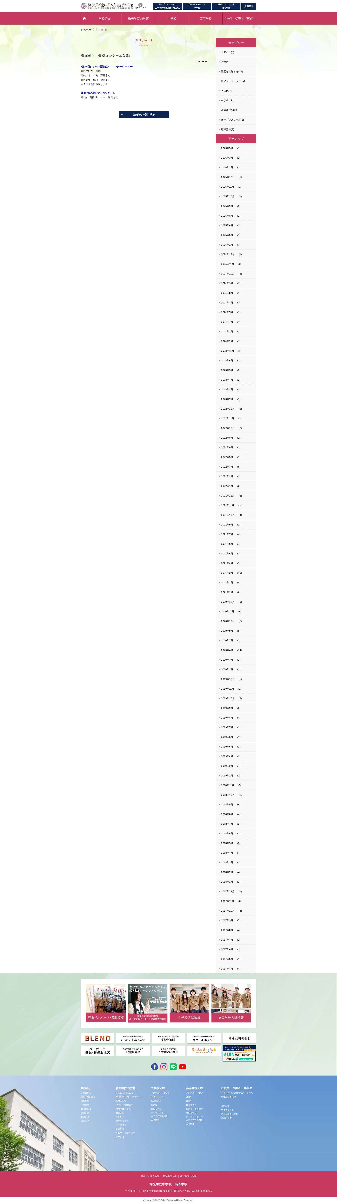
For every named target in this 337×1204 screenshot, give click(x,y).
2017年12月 (227, 891)
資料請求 (248, 6)
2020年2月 (227, 669)
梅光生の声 (156, 1101)
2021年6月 (227, 544)
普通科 (189, 1097)
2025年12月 (227, 177)
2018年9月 (227, 804)
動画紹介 (85, 1101)
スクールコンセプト (160, 1092)
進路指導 (120, 1129)
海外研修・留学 (123, 1108)
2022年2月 (227, 476)
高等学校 (206, 18)
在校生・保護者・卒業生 (239, 18)
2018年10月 (227, 794)
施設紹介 (85, 1117)
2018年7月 (227, 823)
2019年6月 (227, 737)
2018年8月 (227, 814)
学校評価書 (226, 1118)
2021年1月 (227, 592)
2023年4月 (227, 379)
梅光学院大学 (170, 1176)
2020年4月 (227, 650)
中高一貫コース (158, 1097)
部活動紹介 (86, 1109)
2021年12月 (227, 495)
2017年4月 (227, 968)
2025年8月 (227, 215)
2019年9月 (227, 708)
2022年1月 (227, 486)
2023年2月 (227, 399)
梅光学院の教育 (138, 18)
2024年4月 (227, 321)
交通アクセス (227, 1110)
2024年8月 (227, 293)
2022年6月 (227, 447)
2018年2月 (227, 872)
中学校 (172, 18)
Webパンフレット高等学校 (226, 6)
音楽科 (189, 1101)
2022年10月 (227, 428)
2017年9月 (227, 920)
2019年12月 (227, 679)
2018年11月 (227, 785)
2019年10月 (227, 698)
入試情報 (155, 1120)
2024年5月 (227, 312)
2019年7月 (227, 727)
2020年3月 (227, 659)
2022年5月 (227, 457)
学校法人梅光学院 (150, 1176)
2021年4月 (227, 563)
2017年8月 (227, 930)
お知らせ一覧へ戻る (144, 114)
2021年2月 (227, 582)
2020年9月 (227, 630)
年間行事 (85, 1105)
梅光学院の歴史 (88, 1097)
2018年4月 (227, 852)
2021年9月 (227, 524)
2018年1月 (227, 881)
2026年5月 (227, 148)
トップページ (87, 29)
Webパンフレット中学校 (197, 6)
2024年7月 (227, 302)
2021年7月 (227, 534)
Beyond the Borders (124, 1092)
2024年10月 (227, 273)
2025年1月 (227, 244)
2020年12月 (227, 601)
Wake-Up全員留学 (124, 1104)
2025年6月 (227, 225)
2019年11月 (227, 688)
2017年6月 (227, 949)
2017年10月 (227, 910)
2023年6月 (227, 360)
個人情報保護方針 (229, 1114)
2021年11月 (227, 505)
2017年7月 (227, 939)
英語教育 (120, 1113)
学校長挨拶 (86, 1092)
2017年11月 (227, 901)
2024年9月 (227, 283)
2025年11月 (227, 186)
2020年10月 (227, 621)
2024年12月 (227, 254)
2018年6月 (227, 833)
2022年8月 (227, 437)
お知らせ (102, 29)
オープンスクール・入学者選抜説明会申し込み (167, 6)
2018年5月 (227, 843)
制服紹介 (85, 1113)
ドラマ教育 (121, 1125)
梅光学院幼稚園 (188, 1176)
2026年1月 (227, 167)
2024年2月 (227, 341)
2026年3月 (227, 157)
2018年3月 (227, 862)
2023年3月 (227, 389)
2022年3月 (227, 466)
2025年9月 (227, 206)
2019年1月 (227, 775)
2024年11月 (227, 264)
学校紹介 (105, 18)
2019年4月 (227, 756)
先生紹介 (120, 1137)
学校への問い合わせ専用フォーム (237, 1092)
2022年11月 (227, 418)
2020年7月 (227, 640)
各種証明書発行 (228, 1097)
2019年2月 (227, 766)
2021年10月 (227, 515)
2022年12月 (227, 408)
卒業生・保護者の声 (125, 1133)
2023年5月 (227, 370)
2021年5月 (227, 553)
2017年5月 (227, 959)
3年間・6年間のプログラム (128, 1096)
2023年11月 (227, 350)
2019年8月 (227, 717)
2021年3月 (227, 572)
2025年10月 (227, 196)
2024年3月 (227, 331)
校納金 (154, 1105)
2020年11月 (227, 611)
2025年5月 (227, 235)
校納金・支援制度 (194, 1109)
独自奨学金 (156, 1109)
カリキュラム (122, 1121)
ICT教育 (119, 1117)
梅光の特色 (121, 1100)
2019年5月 (227, 746)
